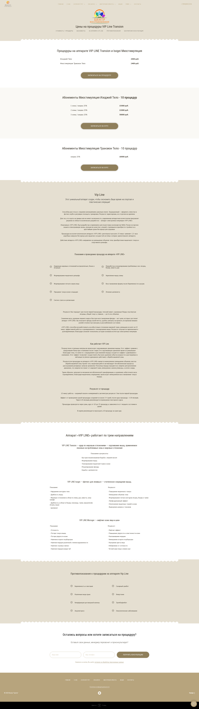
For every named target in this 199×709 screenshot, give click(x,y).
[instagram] (99, 693)
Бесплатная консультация (133, 31)
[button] (99, 75)
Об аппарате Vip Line (96, 31)
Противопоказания (114, 31)
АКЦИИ (120, 4)
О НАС (68, 4)
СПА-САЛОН (96, 680)
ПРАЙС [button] (128, 4)
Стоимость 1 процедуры (64, 31)
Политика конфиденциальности (99, 687)
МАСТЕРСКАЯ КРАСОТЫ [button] (107, 4)
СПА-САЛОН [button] (91, 4)
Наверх (191, 693)
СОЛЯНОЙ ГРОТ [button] (78, 4)
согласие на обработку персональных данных (109, 662)
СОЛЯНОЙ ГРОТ (85, 680)
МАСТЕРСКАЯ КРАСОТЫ (110, 680)
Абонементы (81, 31)
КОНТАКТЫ (137, 4)
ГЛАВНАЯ (61, 4)
